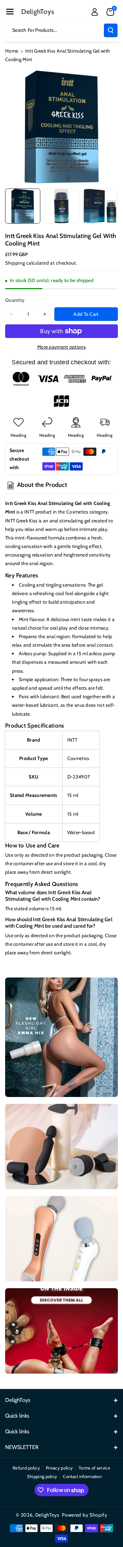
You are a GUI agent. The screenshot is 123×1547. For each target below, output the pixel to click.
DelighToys (47, 1515)
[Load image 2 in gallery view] (61, 206)
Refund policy (26, 1468)
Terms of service (94, 1468)
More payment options (61, 347)
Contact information (82, 1476)
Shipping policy (42, 1476)
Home (11, 51)
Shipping (15, 263)
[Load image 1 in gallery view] (22, 206)
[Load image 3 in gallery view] (100, 206)
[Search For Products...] (111, 30)
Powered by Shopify (84, 1515)
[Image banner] (61, 1037)
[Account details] (94, 11)
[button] (9, 11)
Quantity (14, 300)
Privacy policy (59, 1468)
